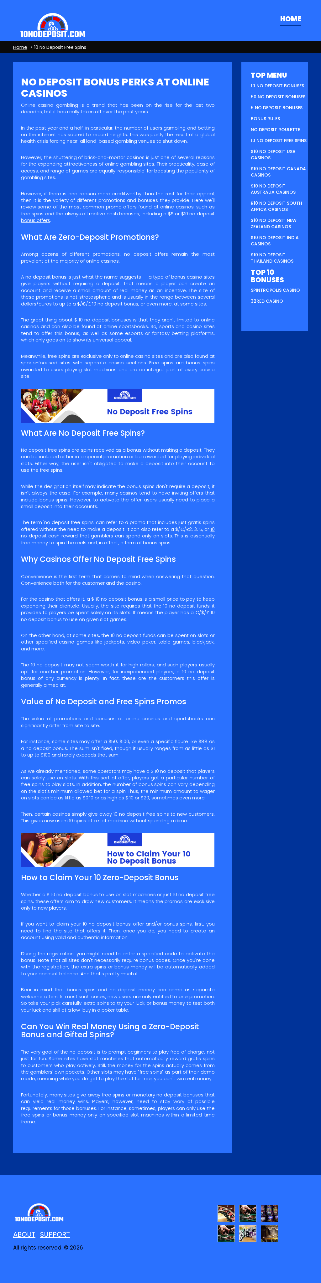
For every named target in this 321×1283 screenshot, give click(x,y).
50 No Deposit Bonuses (278, 97)
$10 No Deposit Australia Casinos (273, 189)
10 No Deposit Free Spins (279, 140)
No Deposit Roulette (275, 129)
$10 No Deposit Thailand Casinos (272, 258)
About (24, 1234)
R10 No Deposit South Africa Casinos (276, 206)
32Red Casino (267, 301)
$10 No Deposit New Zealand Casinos (274, 223)
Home (290, 19)
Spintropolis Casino (275, 290)
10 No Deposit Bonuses (277, 86)
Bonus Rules (265, 118)
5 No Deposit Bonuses (277, 108)
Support (55, 1234)
